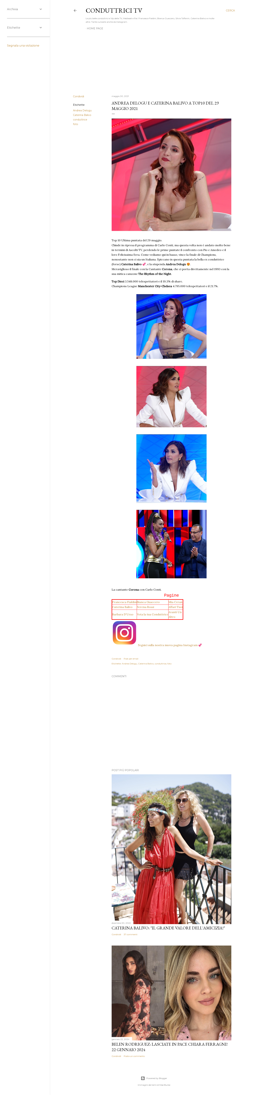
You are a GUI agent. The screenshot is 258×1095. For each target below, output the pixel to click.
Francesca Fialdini (124, 602)
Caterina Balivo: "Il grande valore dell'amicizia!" (168, 928)
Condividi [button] (78, 96)
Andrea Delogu (82, 110)
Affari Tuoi (175, 607)
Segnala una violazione (23, 45)
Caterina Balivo (82, 115)
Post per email (131, 658)
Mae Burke (164, 1085)
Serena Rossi (145, 607)
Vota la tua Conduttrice (152, 614)
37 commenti (130, 934)
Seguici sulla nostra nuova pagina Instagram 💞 (170, 645)
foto (75, 124)
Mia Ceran (175, 602)
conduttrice (80, 119)
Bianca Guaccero (148, 602)
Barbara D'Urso (122, 614)
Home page (95, 28)
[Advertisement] (154, 61)
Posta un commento (134, 1056)
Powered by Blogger (156, 1078)
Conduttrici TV (114, 10)
